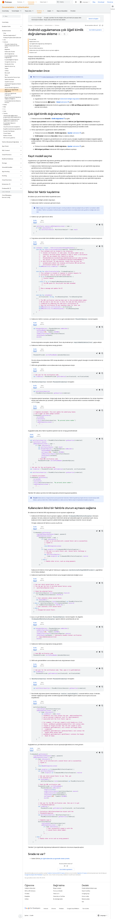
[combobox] (64, 2)
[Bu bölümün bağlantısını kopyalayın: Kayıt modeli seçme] (53, 156)
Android (46, 908)
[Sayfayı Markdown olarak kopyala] (64, 34)
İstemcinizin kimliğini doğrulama (69, 99)
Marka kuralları (86, 899)
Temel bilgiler (15, 11)
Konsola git (101, 2)
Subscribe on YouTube (59, 896)
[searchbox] (11, 16)
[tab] (34, 221)
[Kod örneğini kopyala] (102, 224)
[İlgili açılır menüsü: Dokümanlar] (37, 2)
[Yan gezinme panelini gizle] (20, 916)
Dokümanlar (31, 2)
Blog (94, 2)
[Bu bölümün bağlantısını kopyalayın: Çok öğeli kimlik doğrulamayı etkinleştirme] (81, 114)
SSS (83, 901)
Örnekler (73, 11)
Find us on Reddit (57, 891)
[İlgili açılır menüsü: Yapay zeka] (33, 11)
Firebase (30, 25)
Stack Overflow (86, 891)
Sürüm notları (85, 896)
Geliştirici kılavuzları (30, 888)
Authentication (23, 7)
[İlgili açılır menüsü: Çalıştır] (53, 11)
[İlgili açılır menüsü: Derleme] (24, 2)
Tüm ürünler (86, 908)
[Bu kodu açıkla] (97, 224)
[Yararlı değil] (102, 25)
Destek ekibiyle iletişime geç (89, 888)
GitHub (26, 899)
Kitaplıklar (27, 896)
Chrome (53, 908)
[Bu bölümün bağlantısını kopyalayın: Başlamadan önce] (51, 71)
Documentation (8, 7)
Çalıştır (49, 11)
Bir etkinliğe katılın (58, 899)
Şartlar (26, 915)
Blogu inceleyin (57, 888)
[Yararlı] (100, 25)
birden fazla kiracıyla (48, 77)
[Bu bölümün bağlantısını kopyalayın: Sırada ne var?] (47, 854)
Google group (85, 893)
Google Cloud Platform (73, 908)
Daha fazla (43, 2)
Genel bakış (5, 11)
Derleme (19, 2)
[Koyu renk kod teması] (99, 224)
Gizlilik (31, 915)
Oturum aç (110, 2)
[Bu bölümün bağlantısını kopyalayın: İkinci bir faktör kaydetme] (61, 192)
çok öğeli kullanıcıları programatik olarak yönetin (54, 858)
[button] (10, 26)
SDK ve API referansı (30, 891)
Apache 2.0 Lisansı (82, 873)
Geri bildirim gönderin (95, 30)
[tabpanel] (67, 229)
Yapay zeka (28, 11)
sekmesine (61, 102)
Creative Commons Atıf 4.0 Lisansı (56, 873)
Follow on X (56, 893)
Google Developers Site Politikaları (33, 875)
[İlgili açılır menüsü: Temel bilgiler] (21, 11)
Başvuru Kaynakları (62, 11)
